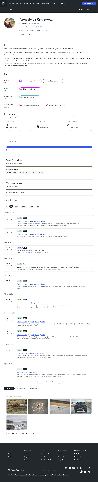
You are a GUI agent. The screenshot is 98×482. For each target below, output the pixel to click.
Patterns (27, 460)
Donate (61, 457)
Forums (31, 206)
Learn (43, 451)
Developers (44, 457)
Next (59, 382)
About (9, 451)
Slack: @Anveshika (41, 26)
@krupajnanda (35, 221)
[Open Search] (77, 3)
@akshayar (34, 353)
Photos (9, 388)
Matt (76, 454)
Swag (60, 460)
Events (60, 454)
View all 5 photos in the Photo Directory (20, 434)
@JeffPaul (34, 372)
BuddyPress (79, 460)
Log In (87, 9)
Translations (34, 388)
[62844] (28, 250)
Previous (40, 382)
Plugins (26, 457)
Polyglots (23, 206)
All (11, 206)
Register (81, 9)
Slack (43, 221)
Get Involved (62, 451)
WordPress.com (80, 451)
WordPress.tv (46, 460)
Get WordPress (89, 3)
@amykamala (35, 284)
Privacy (10, 460)
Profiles (10, 9)
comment (25, 267)
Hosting (10, 457)
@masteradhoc (36, 234)
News (9, 454)
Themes (26, 454)
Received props (22, 221)
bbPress (77, 457)
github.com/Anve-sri (26, 26)
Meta (37, 206)
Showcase (27, 451)
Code (16, 206)
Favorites (21, 388)
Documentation (46, 454)
